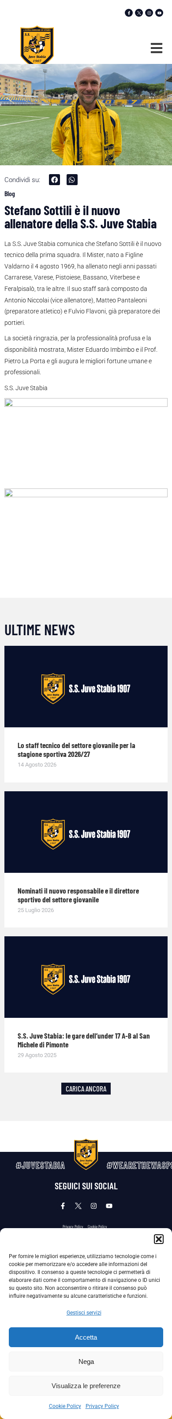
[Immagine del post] (86, 686)
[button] (158, 1239)
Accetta (86, 1337)
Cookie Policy (65, 1406)
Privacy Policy (102, 1406)
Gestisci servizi (84, 1313)
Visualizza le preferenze (86, 1385)
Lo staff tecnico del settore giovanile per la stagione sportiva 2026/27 (76, 749)
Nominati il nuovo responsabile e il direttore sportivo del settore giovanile (78, 895)
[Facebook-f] (129, 13)
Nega (86, 1361)
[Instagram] (149, 13)
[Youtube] (159, 13)
